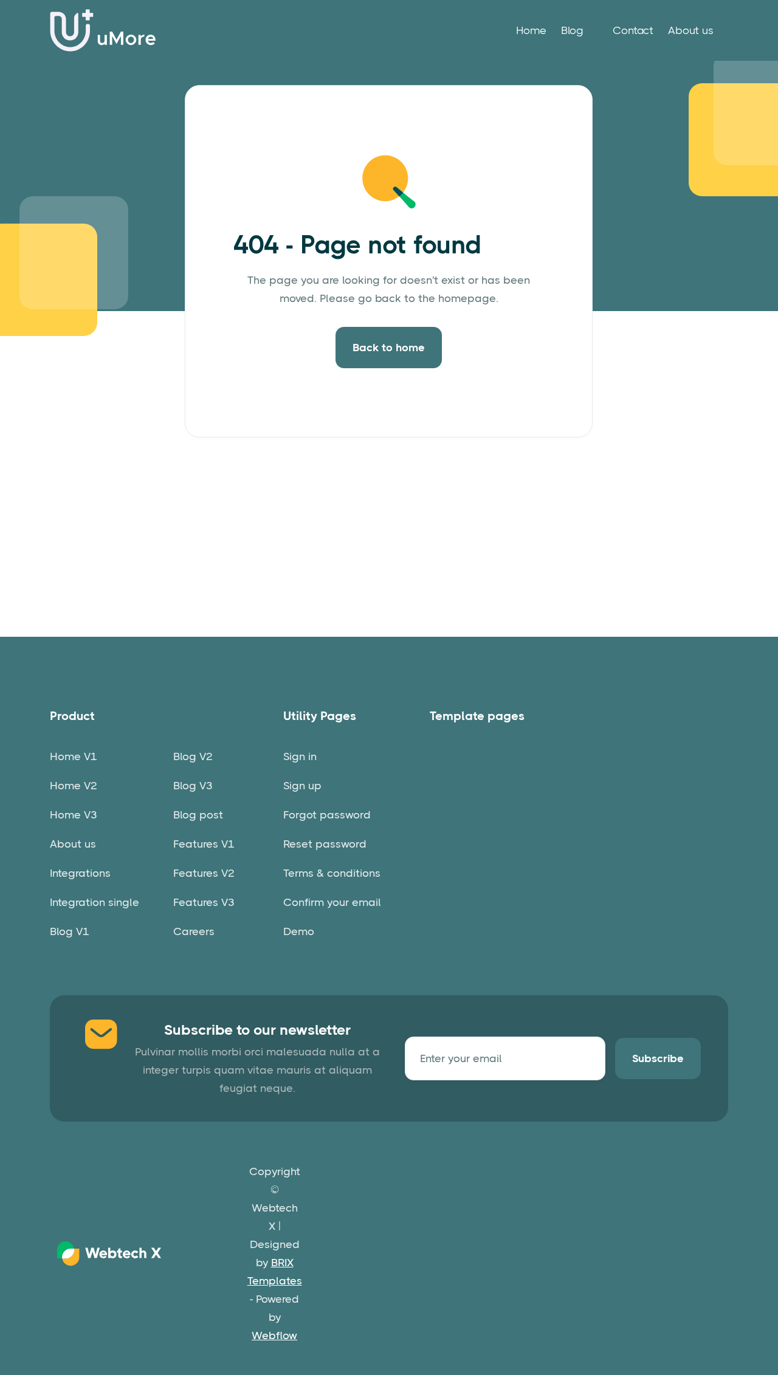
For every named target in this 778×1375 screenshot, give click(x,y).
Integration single (94, 902)
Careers (194, 931)
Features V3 (204, 902)
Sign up (302, 786)
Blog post (198, 815)
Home (531, 30)
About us (691, 30)
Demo (298, 931)
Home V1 (73, 756)
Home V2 (73, 786)
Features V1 (204, 844)
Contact (633, 30)
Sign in (300, 756)
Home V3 (73, 815)
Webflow (274, 1335)
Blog (572, 30)
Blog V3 (193, 786)
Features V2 (204, 873)
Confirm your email (332, 902)
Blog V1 (69, 931)
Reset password (325, 844)
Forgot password (327, 815)
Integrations (80, 873)
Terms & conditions (331, 873)
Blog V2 (193, 756)
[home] (103, 30)
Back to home (389, 347)
